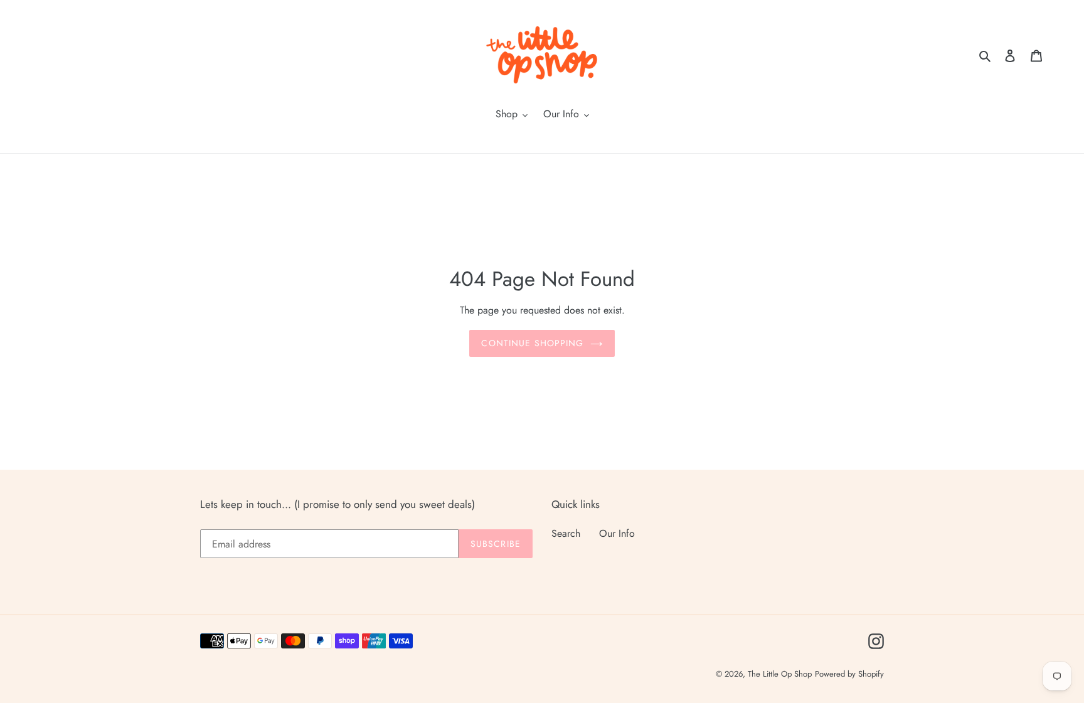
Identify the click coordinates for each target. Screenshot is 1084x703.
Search (565, 533)
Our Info (617, 533)
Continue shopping (532, 343)
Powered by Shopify (849, 674)
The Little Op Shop (780, 674)
